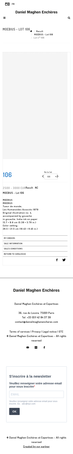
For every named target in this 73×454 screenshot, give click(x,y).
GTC (61, 331)
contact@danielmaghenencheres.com (36, 321)
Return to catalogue (15, 254)
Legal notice (50, 331)
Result (39, 31)
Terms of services (20, 331)
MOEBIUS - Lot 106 (43, 34)
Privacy (36, 331)
